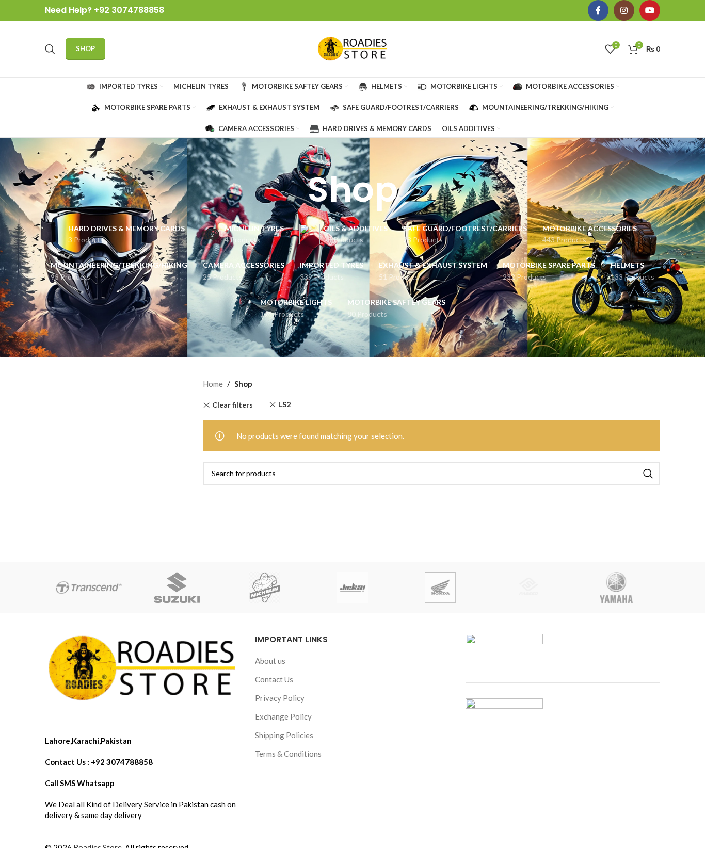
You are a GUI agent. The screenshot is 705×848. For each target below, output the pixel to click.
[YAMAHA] (616, 587)
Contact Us (274, 679)
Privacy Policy (280, 698)
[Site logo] (352, 48)
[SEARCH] (648, 473)
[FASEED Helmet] (528, 587)
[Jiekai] (352, 587)
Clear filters (232, 405)
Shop (85, 48)
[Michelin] (265, 587)
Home (213, 383)
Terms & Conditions (288, 753)
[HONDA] (440, 587)
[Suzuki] (176, 587)
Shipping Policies (284, 735)
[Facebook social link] (598, 10)
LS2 (284, 404)
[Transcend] (89, 587)
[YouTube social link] (649, 10)
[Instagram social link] (624, 10)
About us (270, 660)
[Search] (50, 49)
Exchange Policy (283, 716)
